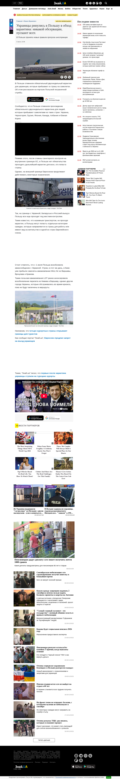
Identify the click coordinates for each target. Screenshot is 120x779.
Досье (24, 9)
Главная (16, 9)
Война (67, 9)
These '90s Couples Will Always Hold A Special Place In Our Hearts (95, 180)
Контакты (52, 762)
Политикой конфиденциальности (65, 777)
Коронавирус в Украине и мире (53, 15)
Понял (109, 777)
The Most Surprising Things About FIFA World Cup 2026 (24, 448)
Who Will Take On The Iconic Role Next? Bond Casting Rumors (95, 203)
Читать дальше (44, 740)
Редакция (45, 762)
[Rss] (94, 3)
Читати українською (63, 21)
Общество (76, 9)
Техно (85, 9)
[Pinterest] (100, 3)
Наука (101, 9)
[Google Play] (89, 766)
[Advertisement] (44, 249)
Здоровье (93, 9)
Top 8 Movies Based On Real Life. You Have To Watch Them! (24, 474)
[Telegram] (87, 3)
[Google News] (90, 756)
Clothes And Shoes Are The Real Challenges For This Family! (44, 474)
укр (14, 3)
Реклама (37, 762)
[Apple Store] (77, 766)
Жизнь (60, 9)
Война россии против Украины (28, 15)
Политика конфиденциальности (23, 762)
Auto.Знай (52, 9)
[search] (106, 3)
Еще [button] (108, 9)
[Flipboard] (97, 3)
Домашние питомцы (37, 9)
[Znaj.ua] (60, 3)
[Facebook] (11, 21)
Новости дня (72, 15)
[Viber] (90, 3)
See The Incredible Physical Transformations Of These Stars (95, 173)
